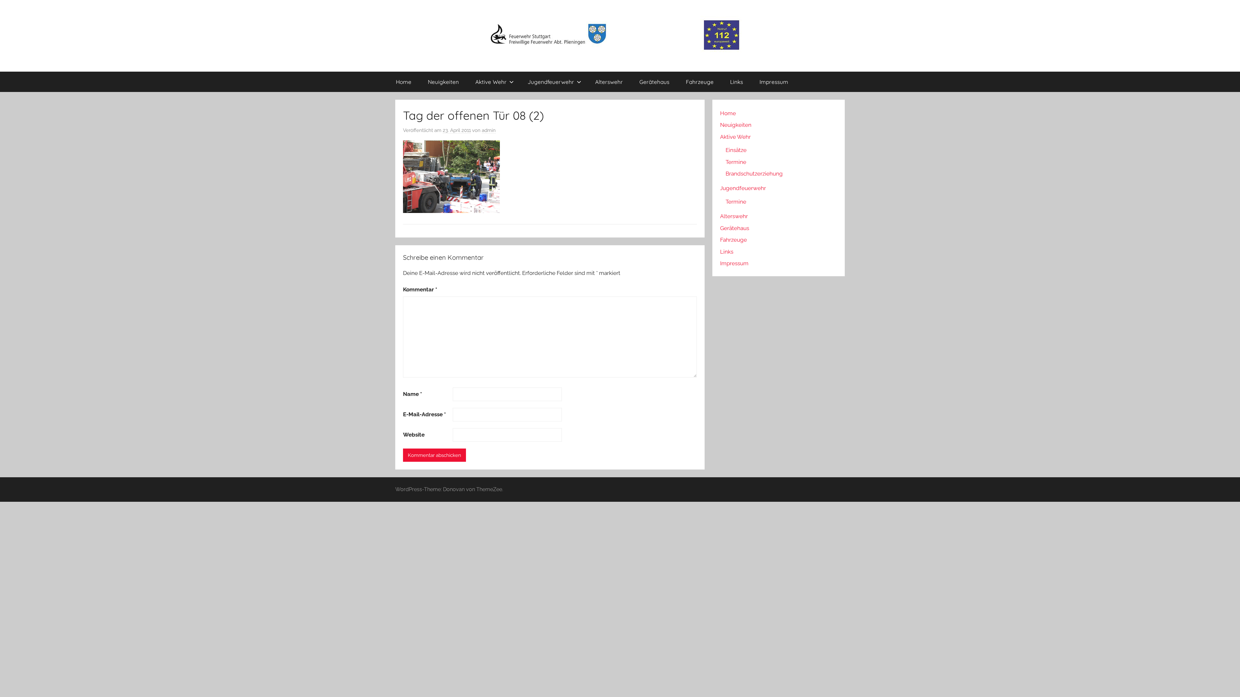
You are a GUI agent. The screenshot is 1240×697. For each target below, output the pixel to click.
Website (414, 434)
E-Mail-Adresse (424, 414)
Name (412, 394)
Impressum (774, 81)
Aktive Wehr (491, 81)
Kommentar (420, 289)
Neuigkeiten (443, 81)
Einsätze (736, 150)
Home (403, 81)
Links (736, 81)
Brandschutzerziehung (754, 173)
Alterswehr (609, 81)
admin (489, 130)
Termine (736, 162)
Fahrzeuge (700, 81)
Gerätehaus (654, 81)
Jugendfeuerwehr (551, 81)
